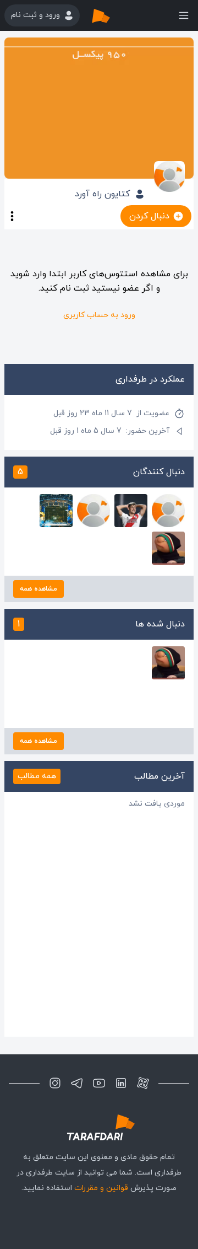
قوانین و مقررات (101, 1188)
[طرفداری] (112, 15)
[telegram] (77, 1083)
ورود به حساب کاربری (99, 315)
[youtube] (99, 1083)
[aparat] (143, 1083)
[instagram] (55, 1083)
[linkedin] (121, 1083)
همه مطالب (37, 776)
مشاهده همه (38, 589)
